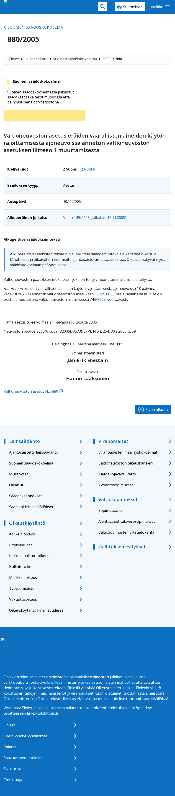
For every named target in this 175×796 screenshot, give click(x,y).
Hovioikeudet (20, 544)
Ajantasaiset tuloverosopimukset (126, 521)
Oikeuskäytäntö (27, 523)
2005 (106, 58)
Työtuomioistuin (23, 588)
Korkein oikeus (22, 534)
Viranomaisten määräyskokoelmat (127, 452)
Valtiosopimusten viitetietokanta (126, 532)
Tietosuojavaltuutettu (117, 474)
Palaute (10, 746)
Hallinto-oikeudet (24, 566)
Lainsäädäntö (36, 58)
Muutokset (18, 474)
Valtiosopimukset (118, 499)
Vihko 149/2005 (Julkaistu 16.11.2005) (94, 217)
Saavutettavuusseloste (23, 757)
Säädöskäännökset (25, 495)
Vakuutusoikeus (23, 599)
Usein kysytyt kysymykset (25, 735)
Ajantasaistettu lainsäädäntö (33, 452)
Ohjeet (9, 725)
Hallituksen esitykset (122, 547)
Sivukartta (12, 768)
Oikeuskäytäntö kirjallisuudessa (36, 610)
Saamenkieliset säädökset (31, 506)
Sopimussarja (110, 510)
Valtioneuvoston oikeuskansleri (125, 463)
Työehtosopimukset (115, 484)
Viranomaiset (113, 441)
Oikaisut (16, 484)
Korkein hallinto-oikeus (29, 555)
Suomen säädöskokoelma (35, 27)
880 (119, 58)
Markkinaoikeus (23, 577)
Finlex (14, 58)
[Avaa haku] (102, 6)
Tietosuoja (13, 779)
